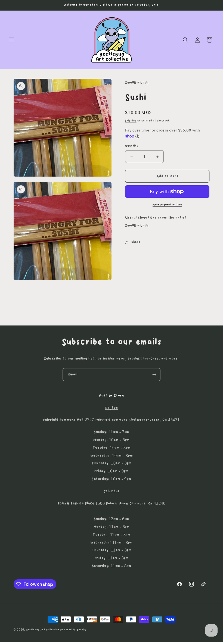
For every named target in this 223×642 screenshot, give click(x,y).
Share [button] (135, 242)
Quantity (131, 146)
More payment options (167, 204)
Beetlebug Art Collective (43, 629)
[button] (11, 40)
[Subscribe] (154, 374)
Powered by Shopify (73, 629)
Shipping (131, 120)
